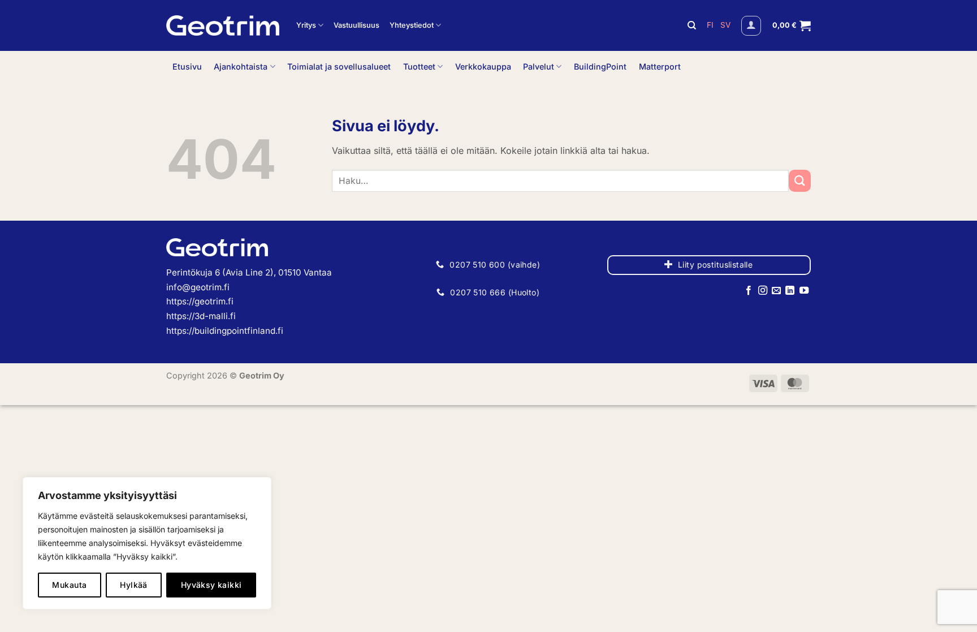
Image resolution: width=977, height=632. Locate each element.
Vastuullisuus (356, 25)
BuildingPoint (600, 66)
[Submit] (800, 181)
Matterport (660, 66)
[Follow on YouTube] (804, 291)
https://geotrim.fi (200, 301)
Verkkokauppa (483, 66)
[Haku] (692, 25)
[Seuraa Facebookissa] (748, 291)
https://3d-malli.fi (201, 316)
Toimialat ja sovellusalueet (339, 66)
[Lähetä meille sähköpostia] (776, 291)
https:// (180, 330)
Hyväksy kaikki (211, 585)
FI (711, 24)
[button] (751, 26)
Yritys (306, 25)
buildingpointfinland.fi (238, 330)
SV (725, 24)
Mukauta (69, 585)
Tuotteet (419, 66)
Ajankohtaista (240, 66)
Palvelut (538, 66)
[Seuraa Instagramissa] (762, 291)
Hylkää (134, 585)
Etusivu (187, 66)
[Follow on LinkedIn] (789, 291)
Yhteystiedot (412, 25)
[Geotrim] (222, 25)
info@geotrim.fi (198, 287)
